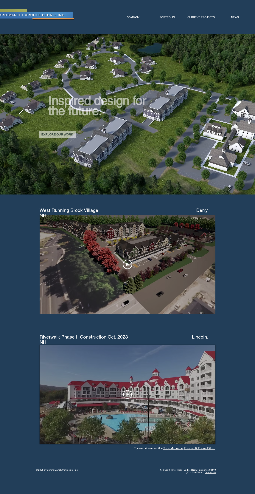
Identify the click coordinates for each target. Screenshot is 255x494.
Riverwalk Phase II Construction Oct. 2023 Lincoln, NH (124, 339)
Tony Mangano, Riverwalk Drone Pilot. (189, 448)
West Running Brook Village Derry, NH (124, 213)
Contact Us (210, 472)
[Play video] (127, 264)
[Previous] (21, 114)
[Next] (234, 114)
